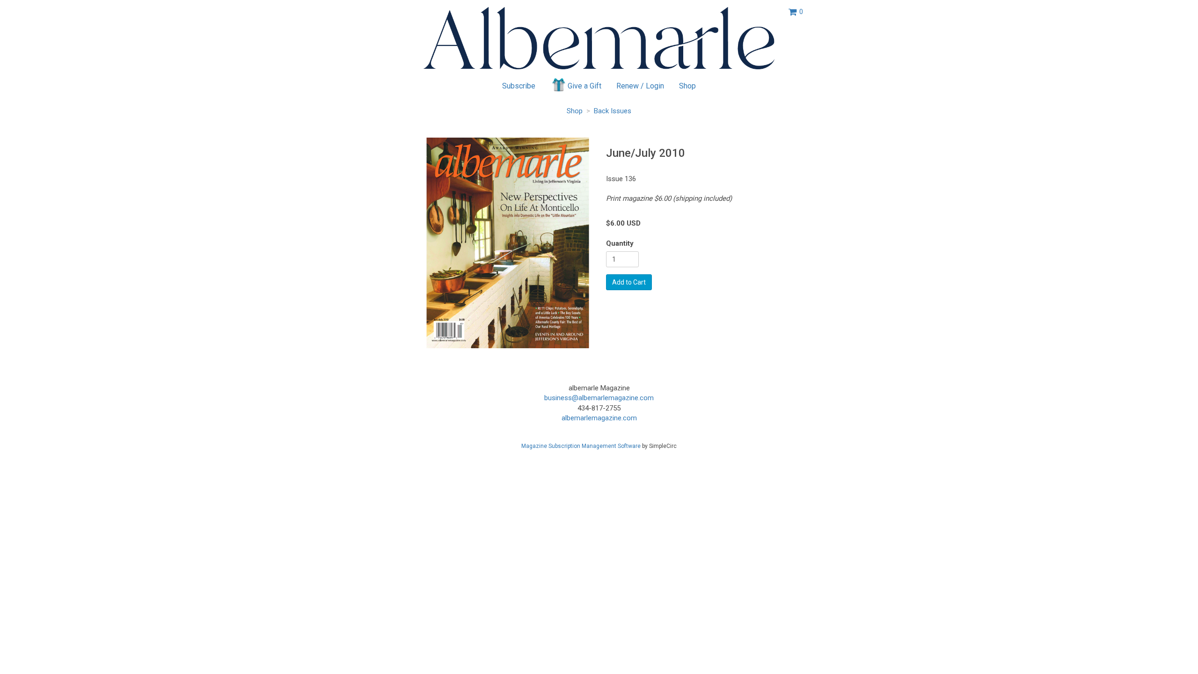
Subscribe (518, 85)
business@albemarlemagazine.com (599, 398)
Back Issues (612, 111)
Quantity (620, 243)
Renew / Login (640, 85)
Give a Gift (584, 85)
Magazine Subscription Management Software (581, 446)
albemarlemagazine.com (599, 418)
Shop (687, 85)
